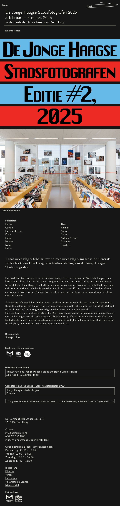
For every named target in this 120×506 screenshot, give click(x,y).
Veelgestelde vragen (17, 482)
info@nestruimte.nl (16, 433)
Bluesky (9, 471)
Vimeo (9, 475)
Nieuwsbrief (12, 485)
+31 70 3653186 (15, 436)
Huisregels (11, 478)
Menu (5, 4)
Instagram (11, 468)
